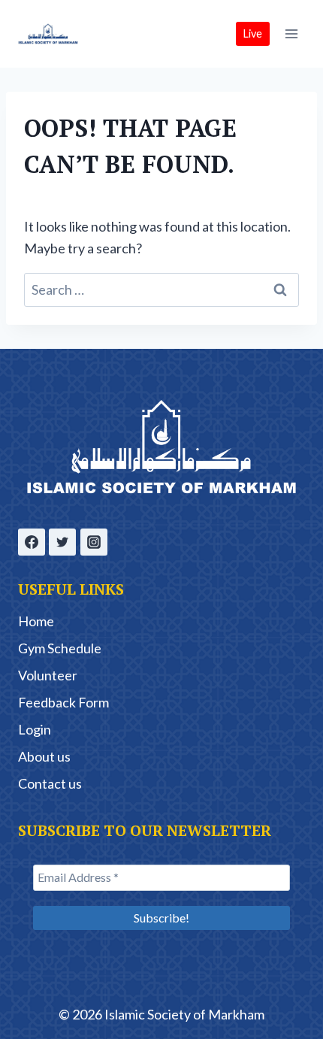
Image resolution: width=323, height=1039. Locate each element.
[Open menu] (291, 33)
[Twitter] (62, 542)
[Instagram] (93, 542)
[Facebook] (31, 542)
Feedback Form (63, 702)
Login (34, 729)
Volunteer (47, 675)
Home (36, 621)
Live (252, 33)
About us (44, 756)
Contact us (50, 783)
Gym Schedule (59, 648)
